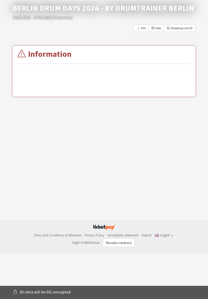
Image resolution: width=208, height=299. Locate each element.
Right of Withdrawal (85, 242)
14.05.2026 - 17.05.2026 (32, 17)
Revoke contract (118, 242)
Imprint (146, 235)
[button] (164, 235)
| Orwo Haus (62, 17)
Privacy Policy (94, 235)
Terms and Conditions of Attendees (57, 235)
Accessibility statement (123, 235)
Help (158, 28)
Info (143, 28)
